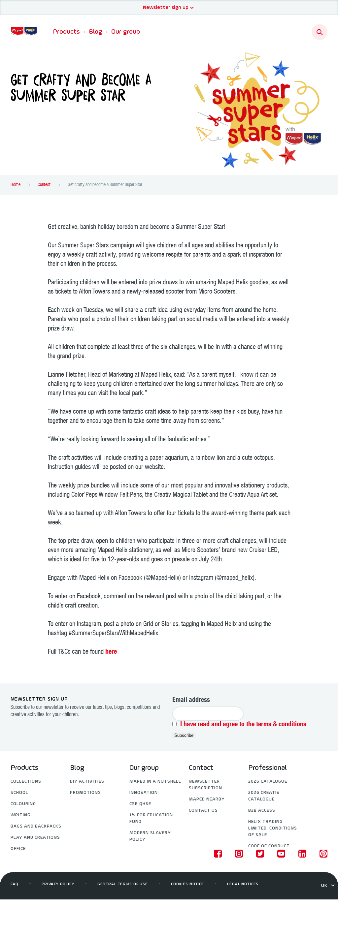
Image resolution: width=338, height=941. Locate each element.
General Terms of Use (122, 884)
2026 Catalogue (267, 781)
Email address (191, 700)
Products (66, 32)
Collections (26, 781)
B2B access (261, 810)
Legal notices (242, 884)
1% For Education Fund (151, 818)
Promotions (85, 792)
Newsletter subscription (205, 785)
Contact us (203, 810)
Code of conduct (269, 846)
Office (18, 848)
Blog (95, 32)
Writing (20, 815)
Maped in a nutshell (155, 781)
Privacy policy (58, 884)
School (19, 792)
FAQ (14, 884)
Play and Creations (35, 837)
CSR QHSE (140, 803)
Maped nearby (207, 799)
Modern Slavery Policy (150, 836)
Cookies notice (187, 884)
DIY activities (87, 781)
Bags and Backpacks (36, 826)
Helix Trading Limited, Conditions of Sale (272, 828)
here (111, 652)
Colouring (23, 803)
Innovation (143, 792)
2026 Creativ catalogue (264, 796)
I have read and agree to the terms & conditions (243, 725)
